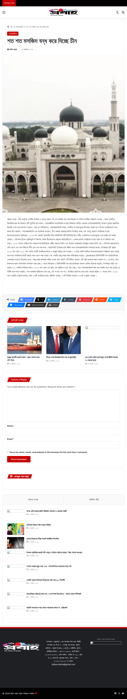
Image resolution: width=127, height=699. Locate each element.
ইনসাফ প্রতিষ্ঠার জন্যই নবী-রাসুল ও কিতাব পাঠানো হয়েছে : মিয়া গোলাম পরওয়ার (54, 552)
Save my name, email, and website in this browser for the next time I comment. (49, 452)
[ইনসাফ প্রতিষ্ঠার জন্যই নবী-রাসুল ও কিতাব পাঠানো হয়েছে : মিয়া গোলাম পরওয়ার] (15, 556)
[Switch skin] (117, 13)
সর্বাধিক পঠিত (94, 499)
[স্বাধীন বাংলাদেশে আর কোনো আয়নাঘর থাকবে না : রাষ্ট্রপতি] (15, 612)
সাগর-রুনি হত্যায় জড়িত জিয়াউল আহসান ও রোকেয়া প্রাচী (46, 511)
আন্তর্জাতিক (19, 27)
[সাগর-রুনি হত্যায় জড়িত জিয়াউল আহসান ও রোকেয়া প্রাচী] (15, 515)
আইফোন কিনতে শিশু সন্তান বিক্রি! (38, 524)
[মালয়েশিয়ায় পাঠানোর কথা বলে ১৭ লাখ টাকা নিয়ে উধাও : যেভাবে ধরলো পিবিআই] (15, 598)
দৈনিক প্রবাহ (13, 49)
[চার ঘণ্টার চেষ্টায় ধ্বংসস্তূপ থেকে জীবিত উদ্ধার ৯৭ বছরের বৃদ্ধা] (102, 340)
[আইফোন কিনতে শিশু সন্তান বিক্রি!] (15, 529)
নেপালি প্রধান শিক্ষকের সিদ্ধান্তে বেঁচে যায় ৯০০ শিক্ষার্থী (45, 580)
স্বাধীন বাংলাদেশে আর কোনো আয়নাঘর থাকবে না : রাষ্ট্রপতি (46, 607)
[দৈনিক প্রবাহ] (63, 12)
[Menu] (3, 13)
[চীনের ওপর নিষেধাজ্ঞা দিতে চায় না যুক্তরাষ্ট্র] (63, 340)
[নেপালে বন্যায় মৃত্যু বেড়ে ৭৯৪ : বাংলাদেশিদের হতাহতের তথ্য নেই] (15, 570)
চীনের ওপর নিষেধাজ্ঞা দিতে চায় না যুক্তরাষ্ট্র (61, 357)
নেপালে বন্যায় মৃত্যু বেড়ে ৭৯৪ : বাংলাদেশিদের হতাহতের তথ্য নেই (48, 566)
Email (10, 439)
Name (11, 426)
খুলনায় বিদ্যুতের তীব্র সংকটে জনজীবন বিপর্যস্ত (42, 538)
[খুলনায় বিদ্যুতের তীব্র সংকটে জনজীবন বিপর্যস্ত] (15, 543)
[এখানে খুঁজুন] (123, 13)
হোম (11, 27)
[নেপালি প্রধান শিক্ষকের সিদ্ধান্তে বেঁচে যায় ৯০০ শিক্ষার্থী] (15, 584)
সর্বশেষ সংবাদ (33, 499)
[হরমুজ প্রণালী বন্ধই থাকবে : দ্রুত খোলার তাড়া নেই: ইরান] (24, 340)
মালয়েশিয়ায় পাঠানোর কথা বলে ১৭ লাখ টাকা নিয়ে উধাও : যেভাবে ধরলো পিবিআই (53, 593)
